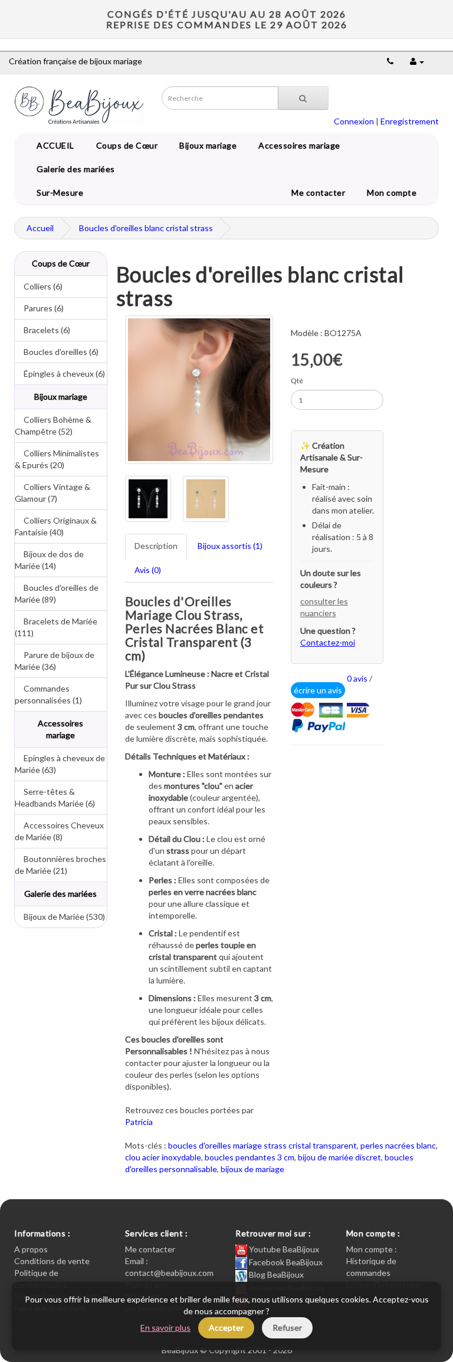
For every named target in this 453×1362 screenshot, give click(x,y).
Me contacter (320, 192)
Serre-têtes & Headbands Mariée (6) (55, 797)
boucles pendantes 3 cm (249, 1157)
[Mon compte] (417, 61)
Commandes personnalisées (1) (48, 694)
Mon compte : (371, 1249)
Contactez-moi (327, 642)
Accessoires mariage (297, 145)
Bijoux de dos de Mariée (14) (49, 560)
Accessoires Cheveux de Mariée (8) (59, 831)
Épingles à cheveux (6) (60, 374)
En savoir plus (165, 1327)
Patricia (139, 1122)
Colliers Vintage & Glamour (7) (52, 493)
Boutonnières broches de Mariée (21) (60, 865)
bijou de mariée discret (339, 1157)
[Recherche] (303, 98)
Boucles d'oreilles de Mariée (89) (57, 593)
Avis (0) (147, 570)
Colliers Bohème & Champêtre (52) (53, 425)
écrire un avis (318, 690)
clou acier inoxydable (163, 1157)
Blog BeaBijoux (275, 1274)
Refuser (287, 1327)
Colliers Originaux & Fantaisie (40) (56, 526)
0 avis (357, 678)
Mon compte (394, 192)
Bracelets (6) (42, 330)
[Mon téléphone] (390, 61)
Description (156, 546)
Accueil (40, 228)
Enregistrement (409, 121)
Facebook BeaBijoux (285, 1262)
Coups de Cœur (125, 145)
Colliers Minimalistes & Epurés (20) (57, 459)
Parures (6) (39, 308)
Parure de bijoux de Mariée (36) (54, 661)
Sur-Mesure (57, 192)
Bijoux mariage (206, 145)
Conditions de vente (52, 1261)
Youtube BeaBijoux (283, 1249)
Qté (297, 380)
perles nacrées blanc (398, 1145)
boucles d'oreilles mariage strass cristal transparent (262, 1145)
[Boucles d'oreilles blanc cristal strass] (199, 389)
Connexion (354, 121)
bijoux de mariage (252, 1169)
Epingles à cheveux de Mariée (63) (60, 764)
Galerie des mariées (73, 169)
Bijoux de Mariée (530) (60, 917)
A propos (31, 1249)
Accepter (226, 1327)
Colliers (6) (39, 286)
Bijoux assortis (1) (230, 546)
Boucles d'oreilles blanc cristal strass (146, 228)
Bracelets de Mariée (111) (56, 627)
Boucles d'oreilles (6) (57, 352)
